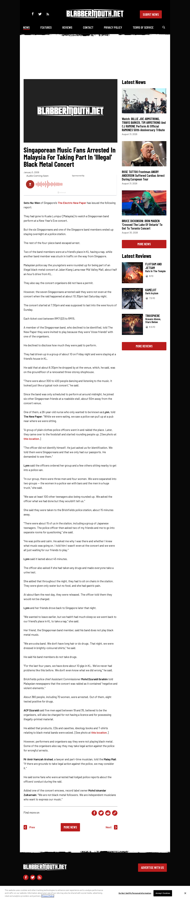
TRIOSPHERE (152, 316)
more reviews (144, 346)
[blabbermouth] (95, 17)
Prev (32, 827)
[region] (95, 893)
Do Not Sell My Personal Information (135, 893)
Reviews (67, 27)
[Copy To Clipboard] (114, 813)
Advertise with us (152, 867)
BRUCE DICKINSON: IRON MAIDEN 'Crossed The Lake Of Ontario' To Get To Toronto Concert (142, 224)
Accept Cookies (163, 893)
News (26, 27)
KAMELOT (150, 290)
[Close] (185, 893)
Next (109, 827)
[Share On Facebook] (94, 813)
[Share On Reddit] (108, 813)
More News (70, 827)
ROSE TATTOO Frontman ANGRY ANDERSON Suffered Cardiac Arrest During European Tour (143, 175)
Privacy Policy (113, 27)
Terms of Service (143, 27)
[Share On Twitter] (101, 813)
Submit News (151, 14)
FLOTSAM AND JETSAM (153, 266)
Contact (88, 27)
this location (31, 438)
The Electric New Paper (72, 202)
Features (46, 27)
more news (144, 244)
